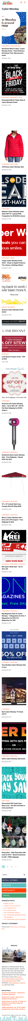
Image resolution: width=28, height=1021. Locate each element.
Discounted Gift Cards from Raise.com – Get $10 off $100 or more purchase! (13, 806)
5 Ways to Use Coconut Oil (12, 906)
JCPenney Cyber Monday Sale (13, 167)
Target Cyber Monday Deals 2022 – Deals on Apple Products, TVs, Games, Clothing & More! (14, 263)
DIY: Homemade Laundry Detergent (15, 919)
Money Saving (5, 800)
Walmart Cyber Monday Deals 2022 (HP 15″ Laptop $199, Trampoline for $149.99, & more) (13, 214)
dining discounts (14, 983)
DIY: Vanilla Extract (10, 908)
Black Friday (5, 97)
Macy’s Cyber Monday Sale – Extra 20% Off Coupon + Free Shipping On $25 (12, 520)
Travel (20, 97)
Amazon (4, 307)
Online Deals (5, 354)
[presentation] (14, 28)
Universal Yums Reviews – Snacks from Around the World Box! (13, 993)
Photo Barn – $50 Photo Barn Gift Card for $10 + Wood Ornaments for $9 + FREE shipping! (14, 855)
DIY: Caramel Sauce (10, 910)
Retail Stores (14, 164)
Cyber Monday (6, 46)
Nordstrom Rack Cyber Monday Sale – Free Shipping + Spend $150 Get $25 (13, 457)
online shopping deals (12, 979)
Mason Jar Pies (9, 903)
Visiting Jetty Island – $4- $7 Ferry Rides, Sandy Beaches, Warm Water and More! (14, 1008)
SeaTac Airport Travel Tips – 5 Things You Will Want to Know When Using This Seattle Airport (14, 1003)
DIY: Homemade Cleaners (12, 912)
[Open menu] (21, 2)
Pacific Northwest (16, 46)
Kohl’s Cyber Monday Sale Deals (13, 759)
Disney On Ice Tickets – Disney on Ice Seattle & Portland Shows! (13, 998)
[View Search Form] (24, 2)
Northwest (9, 890)
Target (12, 258)
